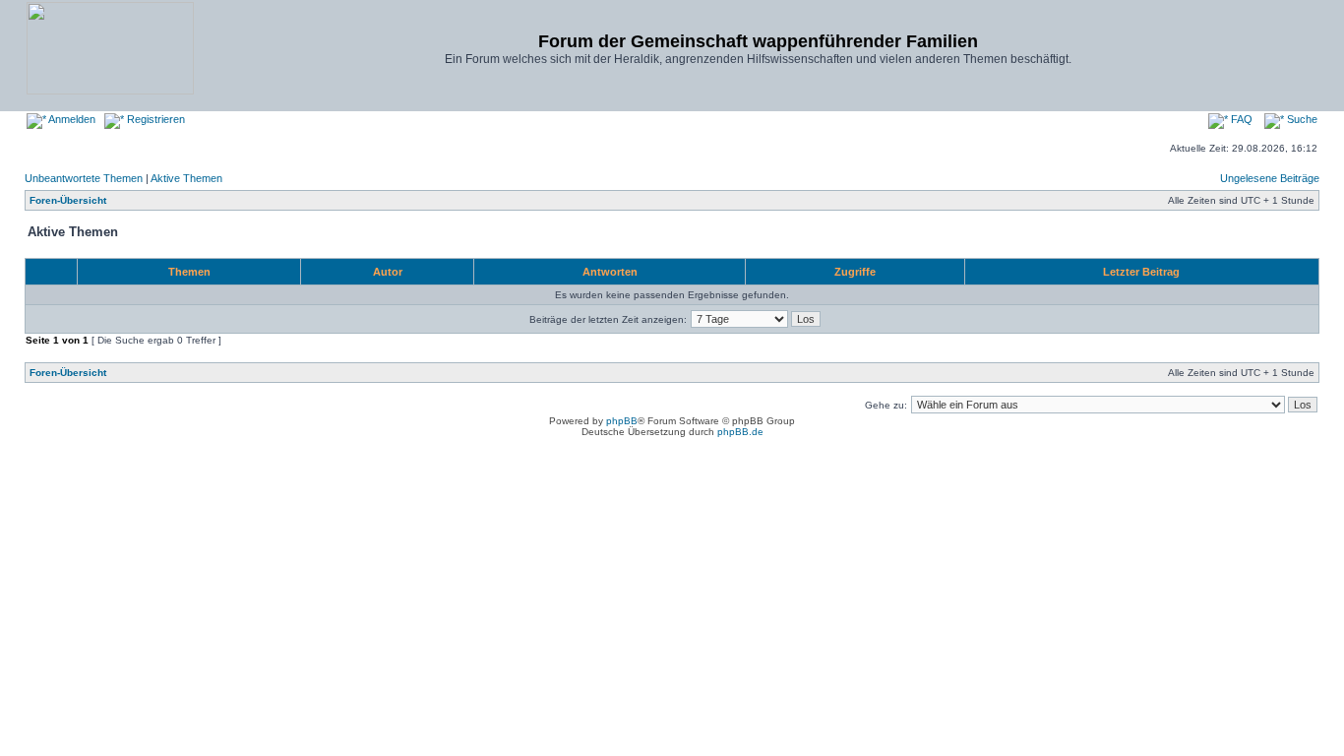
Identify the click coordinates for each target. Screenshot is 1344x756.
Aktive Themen (186, 178)
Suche (1300, 119)
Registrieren (154, 119)
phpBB (622, 420)
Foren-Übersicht (68, 200)
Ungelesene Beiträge (1269, 178)
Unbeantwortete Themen (84, 178)
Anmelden (70, 119)
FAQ (1240, 119)
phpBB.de (740, 431)
